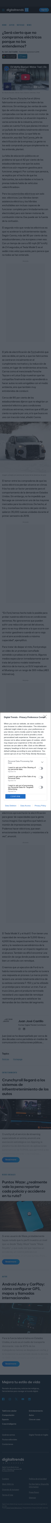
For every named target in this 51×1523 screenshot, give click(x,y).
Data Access (25, 806)
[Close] (45, 717)
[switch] (41, 768)
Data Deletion (10, 806)
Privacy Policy (40, 806)
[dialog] (25, 761)
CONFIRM (15, 796)
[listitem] (25, 762)
